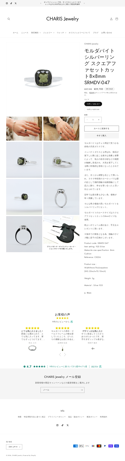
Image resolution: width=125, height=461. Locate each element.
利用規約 (103, 417)
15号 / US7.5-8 (94, 110)
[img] (62, 318)
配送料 (91, 93)
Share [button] (89, 293)
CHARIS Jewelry (17, 455)
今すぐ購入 (101, 135)
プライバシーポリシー (57, 417)
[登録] (81, 390)
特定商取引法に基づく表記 (34, 417)
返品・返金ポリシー (76, 417)
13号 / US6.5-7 (93, 104)
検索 (19, 417)
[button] (8, 19)
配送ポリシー (92, 417)
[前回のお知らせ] (40, 3)
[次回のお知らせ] (84, 3)
